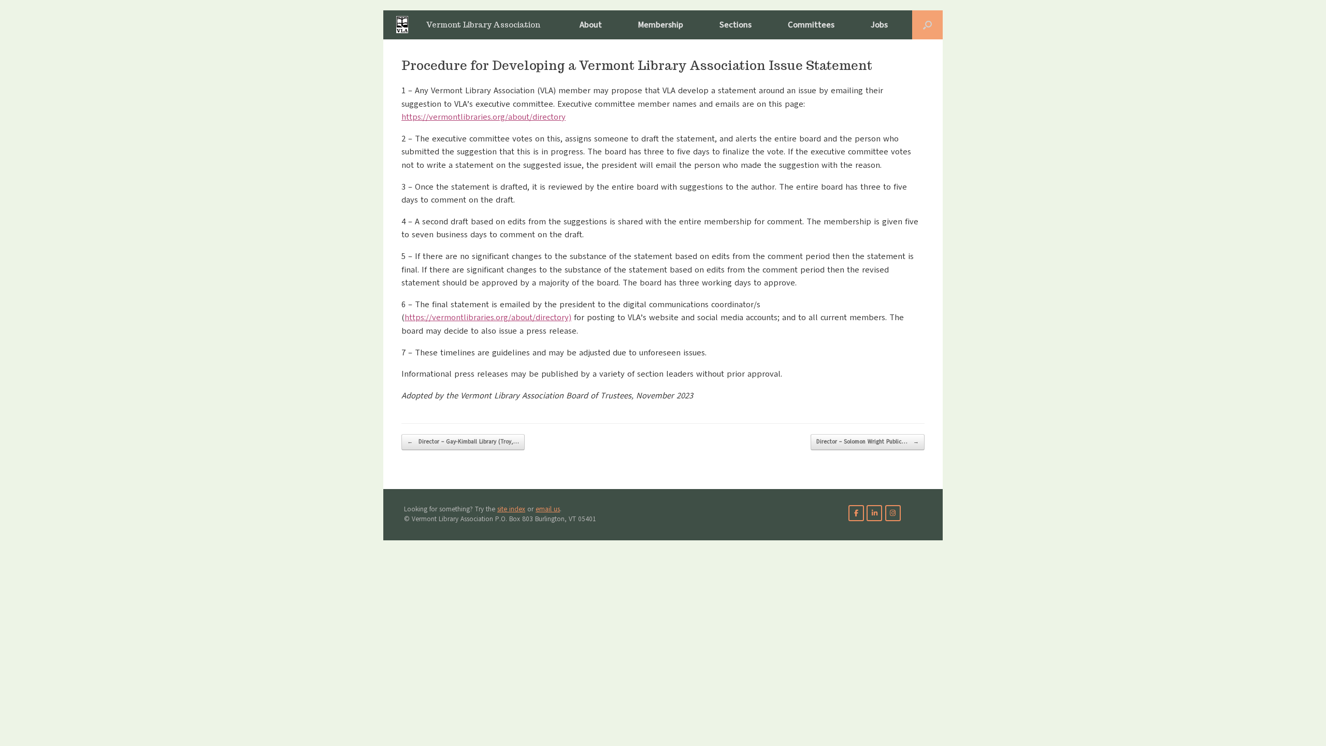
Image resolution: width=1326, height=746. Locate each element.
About (591, 25)
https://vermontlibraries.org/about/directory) (488, 317)
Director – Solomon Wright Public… (867, 442)
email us (548, 509)
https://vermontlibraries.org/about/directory (483, 117)
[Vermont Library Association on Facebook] (856, 513)
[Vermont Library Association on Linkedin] (874, 513)
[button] (927, 24)
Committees (811, 25)
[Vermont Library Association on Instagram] (893, 513)
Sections (735, 25)
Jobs (879, 25)
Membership (660, 25)
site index (511, 509)
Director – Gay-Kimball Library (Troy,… (463, 442)
